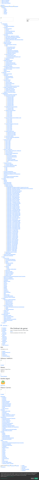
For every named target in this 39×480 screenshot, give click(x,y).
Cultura (3, 448)
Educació (4, 450)
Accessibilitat (24, 466)
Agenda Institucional (6, 352)
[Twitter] (2, 6)
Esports (3, 451)
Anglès (5, 11)
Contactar (2, 5)
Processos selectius (6, 356)
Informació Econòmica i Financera (8, 418)
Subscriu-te (3, 385)
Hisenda (3, 452)
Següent (5, 376)
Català (5, 8)
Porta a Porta (4, 441)
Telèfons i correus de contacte (8, 415)
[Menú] (1, 22)
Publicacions (4, 354)
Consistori (4, 329)
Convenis (4, 428)
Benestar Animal (5, 447)
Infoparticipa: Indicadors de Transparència (10, 426)
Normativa (4, 330)
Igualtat (3, 453)
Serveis (3, 343)
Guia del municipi (5, 413)
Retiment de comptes (6, 406)
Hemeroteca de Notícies (6, 439)
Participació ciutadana (6, 405)
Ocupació (4, 456)
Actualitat (2, 431)
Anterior (2, 376)
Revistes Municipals (6, 436)
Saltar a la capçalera (5, 0)
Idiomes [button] (3, 7)
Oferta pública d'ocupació (7, 430)
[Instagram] (15, 6)
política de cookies (10, 476)
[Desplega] (8, 326)
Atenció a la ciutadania (6, 444)
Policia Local (4, 457)
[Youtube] (11, 6)
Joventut (3, 455)
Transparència (3, 417)
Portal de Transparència (6, 424)
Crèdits (23, 465)
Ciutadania (4, 446)
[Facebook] (6, 6)
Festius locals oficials (6, 411)
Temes (2, 440)
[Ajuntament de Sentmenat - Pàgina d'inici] (7, 19)
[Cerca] (27, 21)
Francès (5, 13)
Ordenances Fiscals (6, 419)
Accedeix (2, 365)
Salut (3, 459)
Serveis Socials (5, 461)
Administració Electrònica (7, 445)
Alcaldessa (4, 328)
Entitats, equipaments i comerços (8, 414)
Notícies (3, 353)
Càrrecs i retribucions (6, 420)
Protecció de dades (25, 469)
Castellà (5, 10)
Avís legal (23, 468)
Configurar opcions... (4, 478)
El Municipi (3, 409)
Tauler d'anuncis (5, 345)
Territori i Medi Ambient (6, 462)
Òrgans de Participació (6, 403)
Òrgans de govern (5, 402)
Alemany (5, 12)
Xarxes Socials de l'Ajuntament (8, 437)
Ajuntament (5, 325)
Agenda (3, 351)
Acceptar (36, 478)
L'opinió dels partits (6, 435)
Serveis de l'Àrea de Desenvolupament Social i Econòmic (13, 442)
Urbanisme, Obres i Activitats (7, 463)
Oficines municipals (6, 401)
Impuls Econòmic (5, 458)
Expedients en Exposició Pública (8, 425)
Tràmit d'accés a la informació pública (9, 429)
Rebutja (32, 478)
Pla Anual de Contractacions (7, 423)
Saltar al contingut (5, 1)
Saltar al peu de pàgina (6, 3)
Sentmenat (4, 412)
